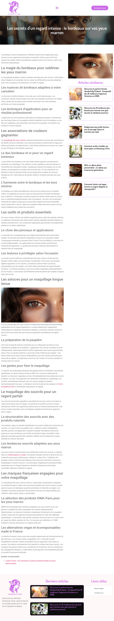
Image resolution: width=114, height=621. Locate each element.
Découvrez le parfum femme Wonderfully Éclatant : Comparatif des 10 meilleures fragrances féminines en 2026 (97, 92)
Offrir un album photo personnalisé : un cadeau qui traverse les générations (95, 167)
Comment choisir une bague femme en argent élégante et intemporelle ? (96, 186)
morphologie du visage (17, 455)
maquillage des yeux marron (14, 140)
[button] (57, 8)
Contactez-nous (99, 593)
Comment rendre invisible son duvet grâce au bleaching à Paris (97, 147)
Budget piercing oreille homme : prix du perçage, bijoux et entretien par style (97, 129)
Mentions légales (99, 588)
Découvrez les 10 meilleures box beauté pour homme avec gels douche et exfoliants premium (97, 110)
